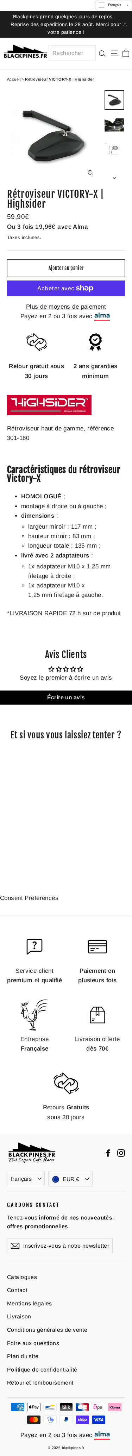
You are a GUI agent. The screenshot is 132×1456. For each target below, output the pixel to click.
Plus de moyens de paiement (66, 306)
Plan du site (22, 1356)
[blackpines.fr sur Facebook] (108, 1153)
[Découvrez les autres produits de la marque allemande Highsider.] (49, 419)
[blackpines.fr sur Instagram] (121, 1153)
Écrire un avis (66, 697)
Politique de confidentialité (42, 1370)
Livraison (19, 1316)
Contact (17, 1290)
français (21, 1179)
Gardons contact (33, 1205)
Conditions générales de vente (47, 1330)
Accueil (13, 79)
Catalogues (22, 1277)
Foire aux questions (33, 1343)
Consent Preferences (29, 898)
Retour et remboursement (40, 1383)
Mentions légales (29, 1303)
